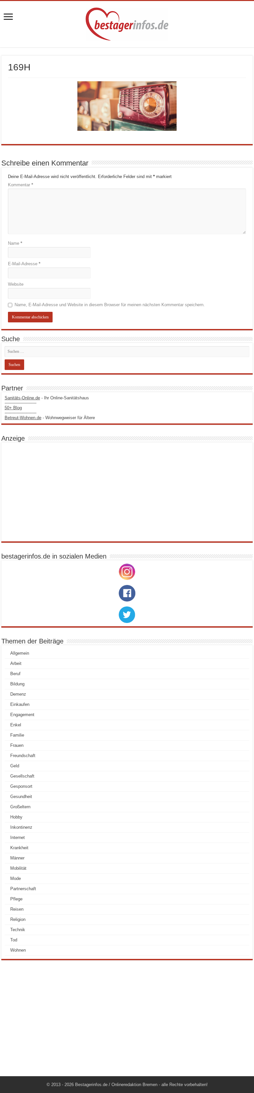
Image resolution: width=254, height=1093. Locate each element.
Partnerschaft (23, 888)
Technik (17, 929)
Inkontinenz (21, 827)
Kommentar (20, 184)
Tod (13, 939)
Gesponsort (21, 786)
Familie (17, 735)
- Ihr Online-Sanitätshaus (47, 397)
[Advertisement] (127, 492)
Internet (17, 837)
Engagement (22, 714)
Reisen (16, 909)
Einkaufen (19, 704)
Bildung (17, 683)
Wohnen (18, 950)
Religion (17, 919)
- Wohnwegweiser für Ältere (50, 417)
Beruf (15, 673)
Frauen (16, 745)
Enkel (15, 724)
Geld (14, 765)
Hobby (16, 817)
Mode (15, 878)
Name (15, 243)
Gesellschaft (22, 776)
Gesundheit (21, 796)
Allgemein (19, 653)
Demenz (18, 694)
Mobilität (18, 868)
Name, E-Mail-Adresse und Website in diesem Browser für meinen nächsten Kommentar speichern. (110, 304)
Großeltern (20, 806)
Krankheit (19, 847)
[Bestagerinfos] (127, 24)
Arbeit (15, 663)
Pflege (16, 898)
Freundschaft (22, 755)
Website (15, 284)
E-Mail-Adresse (24, 263)
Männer (17, 858)
